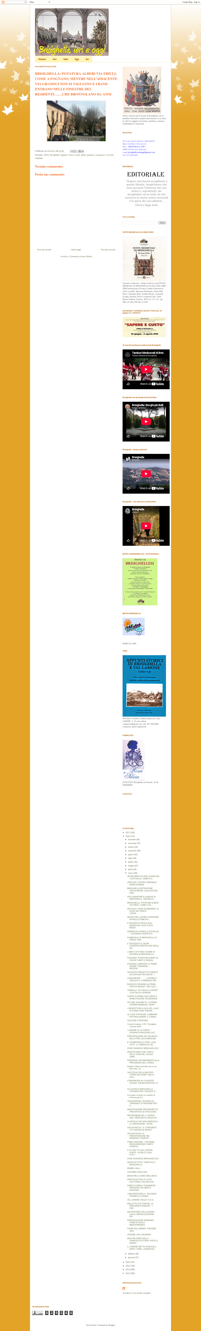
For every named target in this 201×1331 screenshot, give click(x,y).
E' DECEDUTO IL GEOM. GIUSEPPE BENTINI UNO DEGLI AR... (143, 946)
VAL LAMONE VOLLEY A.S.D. (140, 1200)
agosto (131, 854)
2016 (128, 836)
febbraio (131, 1254)
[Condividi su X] (77, 151)
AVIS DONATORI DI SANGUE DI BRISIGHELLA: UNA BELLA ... (141, 898)
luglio (130, 858)
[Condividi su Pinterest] (82, 151)
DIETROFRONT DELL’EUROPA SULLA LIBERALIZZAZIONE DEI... (140, 1214)
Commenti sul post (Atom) (81, 256)
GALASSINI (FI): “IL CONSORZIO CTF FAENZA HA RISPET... (142, 1128)
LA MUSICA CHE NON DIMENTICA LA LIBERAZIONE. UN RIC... (142, 1122)
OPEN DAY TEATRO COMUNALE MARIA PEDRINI (142, 883)
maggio (131, 866)
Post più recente (44, 250)
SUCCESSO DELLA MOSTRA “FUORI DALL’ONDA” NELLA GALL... (140, 1074)
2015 (128, 1262)
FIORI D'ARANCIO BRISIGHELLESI (142, 1048)
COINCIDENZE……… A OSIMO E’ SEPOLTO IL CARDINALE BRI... (142, 979)
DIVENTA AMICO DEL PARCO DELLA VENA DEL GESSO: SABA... (140, 1054)
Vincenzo (42, 59)
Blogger (111, 1325)
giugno (131, 862)
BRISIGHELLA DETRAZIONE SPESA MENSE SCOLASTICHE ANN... (142, 890)
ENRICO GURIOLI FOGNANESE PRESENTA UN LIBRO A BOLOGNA (141, 1187)
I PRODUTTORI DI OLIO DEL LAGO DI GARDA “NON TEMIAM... (143, 1009)
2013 (128, 1269)
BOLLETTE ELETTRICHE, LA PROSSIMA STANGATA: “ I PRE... (140, 1206)
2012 (128, 1273)
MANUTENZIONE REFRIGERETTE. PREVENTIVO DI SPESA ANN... (143, 1110)
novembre (132, 843)
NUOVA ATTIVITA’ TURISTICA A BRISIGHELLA (141, 1163)
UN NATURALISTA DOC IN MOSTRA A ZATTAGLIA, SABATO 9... (143, 877)
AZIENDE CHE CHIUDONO (139, 1235)
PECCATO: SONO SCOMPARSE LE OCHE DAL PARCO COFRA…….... (143, 911)
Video (65, 59)
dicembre (132, 839)
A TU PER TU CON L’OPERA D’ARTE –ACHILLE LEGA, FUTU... (139, 1152)
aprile (130, 869)
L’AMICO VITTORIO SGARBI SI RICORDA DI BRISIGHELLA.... (141, 953)
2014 (128, 1266)
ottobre (131, 847)
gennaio (131, 1257)
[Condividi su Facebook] (79, 151)
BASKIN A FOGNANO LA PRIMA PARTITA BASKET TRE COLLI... (142, 985)
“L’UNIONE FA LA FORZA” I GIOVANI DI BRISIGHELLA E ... (142, 1031)
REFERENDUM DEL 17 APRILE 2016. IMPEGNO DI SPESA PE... (142, 1116)
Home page (76, 250)
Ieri (87, 59)
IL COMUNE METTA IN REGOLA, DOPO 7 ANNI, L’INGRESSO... (141, 1248)
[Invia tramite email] (71, 151)
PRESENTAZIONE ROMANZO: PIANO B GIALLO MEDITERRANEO (140, 1222)
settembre (132, 851)
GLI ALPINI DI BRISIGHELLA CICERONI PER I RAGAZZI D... (142, 1090)
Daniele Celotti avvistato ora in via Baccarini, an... (141, 1067)
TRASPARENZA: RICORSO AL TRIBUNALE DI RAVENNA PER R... (142, 1103)
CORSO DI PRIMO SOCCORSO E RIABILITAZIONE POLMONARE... (143, 997)
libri (55, 59)
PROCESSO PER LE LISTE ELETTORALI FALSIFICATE (140, 1180)
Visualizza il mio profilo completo (137, 1293)
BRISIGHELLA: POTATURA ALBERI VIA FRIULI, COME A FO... (142, 904)
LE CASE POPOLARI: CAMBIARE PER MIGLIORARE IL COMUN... (142, 1015)
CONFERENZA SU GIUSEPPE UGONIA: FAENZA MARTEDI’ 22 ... (142, 1083)
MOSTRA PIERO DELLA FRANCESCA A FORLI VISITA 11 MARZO (142, 1240)
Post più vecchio (108, 250)
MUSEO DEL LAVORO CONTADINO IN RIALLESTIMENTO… (143, 918)
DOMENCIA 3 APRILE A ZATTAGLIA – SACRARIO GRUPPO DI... (143, 932)
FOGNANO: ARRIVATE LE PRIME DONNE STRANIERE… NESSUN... (142, 966)
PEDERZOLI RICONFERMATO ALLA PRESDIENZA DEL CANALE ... (143, 1061)
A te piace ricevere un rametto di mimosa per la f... (141, 1096)
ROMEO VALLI (133, 1168)
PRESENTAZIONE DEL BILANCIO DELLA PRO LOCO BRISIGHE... (142, 1037)
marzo (131, 873)
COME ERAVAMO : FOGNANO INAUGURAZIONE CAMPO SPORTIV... (140, 1144)
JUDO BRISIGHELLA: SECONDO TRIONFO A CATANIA (141, 1195)
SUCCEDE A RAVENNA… (138, 1020)
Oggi (77, 59)
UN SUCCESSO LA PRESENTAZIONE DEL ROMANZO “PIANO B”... (139, 1135)
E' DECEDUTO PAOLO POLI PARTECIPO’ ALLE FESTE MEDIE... (140, 925)
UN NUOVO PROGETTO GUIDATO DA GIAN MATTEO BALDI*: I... (142, 973)
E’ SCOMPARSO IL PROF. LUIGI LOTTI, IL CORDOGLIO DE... (141, 1043)
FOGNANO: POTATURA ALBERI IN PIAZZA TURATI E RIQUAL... (142, 959)
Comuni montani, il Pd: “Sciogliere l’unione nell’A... (141, 1025)
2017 (128, 832)
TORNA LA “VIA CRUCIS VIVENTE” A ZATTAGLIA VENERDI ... (142, 991)
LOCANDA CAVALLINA (137, 1172)
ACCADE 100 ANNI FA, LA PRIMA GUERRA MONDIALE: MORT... (142, 1003)
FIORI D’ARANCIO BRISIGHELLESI (143, 1159)
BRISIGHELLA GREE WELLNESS (142, 1176)
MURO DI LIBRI (129, 644)
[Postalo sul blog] (74, 151)
